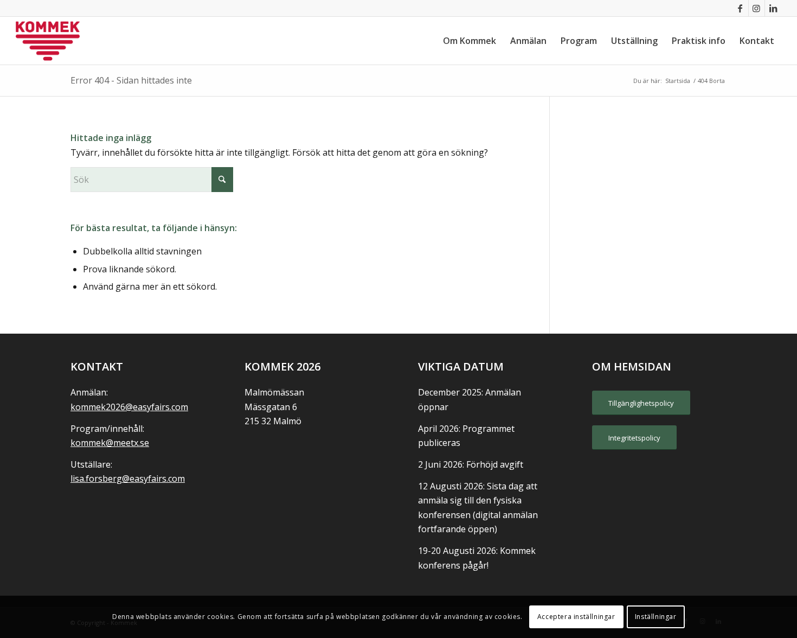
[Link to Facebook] (740, 8)
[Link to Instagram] (756, 8)
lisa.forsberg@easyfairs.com (127, 478)
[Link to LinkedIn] (773, 8)
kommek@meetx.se (109, 443)
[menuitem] (469, 41)
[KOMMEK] (48, 41)
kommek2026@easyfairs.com (129, 407)
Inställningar (656, 616)
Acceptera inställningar (576, 616)
